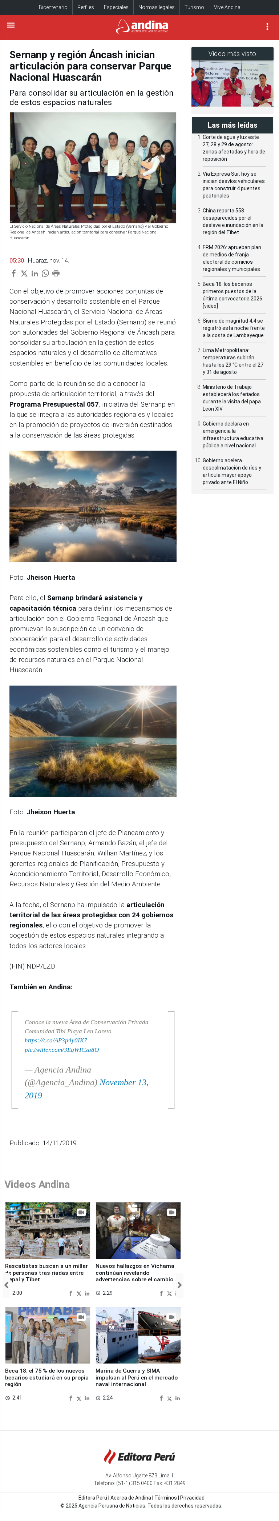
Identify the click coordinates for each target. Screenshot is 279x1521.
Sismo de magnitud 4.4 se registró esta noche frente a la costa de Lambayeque (234, 328)
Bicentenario (53, 7)
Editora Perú (92, 1498)
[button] (6, 1285)
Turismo (194, 7)
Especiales (116, 7)
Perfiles (85, 7)
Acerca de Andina (130, 1498)
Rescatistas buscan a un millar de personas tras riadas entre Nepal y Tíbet (46, 1273)
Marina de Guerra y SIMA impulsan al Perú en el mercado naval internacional (137, 1378)
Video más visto (232, 53)
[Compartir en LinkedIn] (87, 1293)
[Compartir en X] (80, 1293)
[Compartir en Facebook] (72, 1293)
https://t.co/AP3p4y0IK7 (56, 1040)
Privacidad (192, 1498)
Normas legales (156, 7)
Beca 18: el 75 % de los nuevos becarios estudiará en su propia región (47, 1378)
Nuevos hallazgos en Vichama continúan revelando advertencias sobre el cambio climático (135, 1276)
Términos (165, 1498)
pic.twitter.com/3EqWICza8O (62, 1049)
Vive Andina (227, 7)
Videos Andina (37, 1184)
